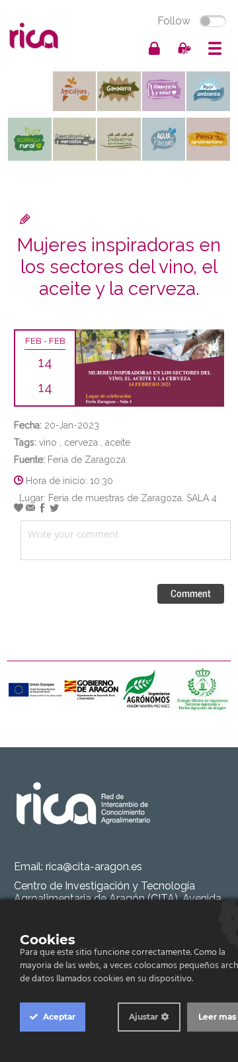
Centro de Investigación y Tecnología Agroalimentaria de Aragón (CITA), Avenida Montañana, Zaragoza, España (117, 898)
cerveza (81, 442)
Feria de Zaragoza (87, 459)
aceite (117, 442)
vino (48, 442)
